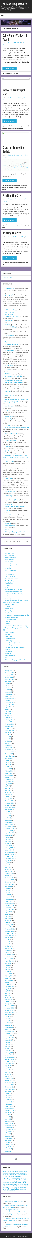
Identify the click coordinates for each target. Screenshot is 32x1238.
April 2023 (8, 741)
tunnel (24, 187)
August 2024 (8, 707)
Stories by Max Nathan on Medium (15, 506)
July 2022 (7, 760)
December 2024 (9, 698)
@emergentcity (9, 295)
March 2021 (8, 794)
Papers (23, 1186)
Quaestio (7, 446)
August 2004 (8, 1147)
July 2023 (7, 735)
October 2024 (9, 703)
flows (8, 1182)
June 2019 (8, 839)
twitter (4, 1189)
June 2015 (7, 942)
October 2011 (8, 1036)
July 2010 (7, 1068)
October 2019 (9, 831)
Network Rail (25, 126)
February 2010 (9, 1078)
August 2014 (8, 963)
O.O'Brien (7, 410)
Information (5, 1184)
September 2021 (9, 782)
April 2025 (8, 690)
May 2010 (8, 1072)
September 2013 (9, 986)
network (23, 185)
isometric (19, 126)
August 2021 (8, 784)
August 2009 (8, 1091)
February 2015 (9, 950)
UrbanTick (8, 530)
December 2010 (9, 1057)
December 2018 (9, 852)
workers (21, 128)
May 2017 (7, 893)
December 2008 (9, 1108)
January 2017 (8, 901)
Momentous (23, 1236)
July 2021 (7, 786)
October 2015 (9, 933)
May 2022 (8, 764)
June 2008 (8, 1117)
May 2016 (8, 918)
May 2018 (8, 867)
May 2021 (7, 790)
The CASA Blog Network (14, 4)
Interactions (11, 1184)
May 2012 (7, 1021)
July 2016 (7, 914)
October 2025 (9, 677)
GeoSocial (12, 1182)
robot (3, 227)
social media (17, 1187)
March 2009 (8, 1102)
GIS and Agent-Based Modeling (14, 382)
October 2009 (9, 1087)
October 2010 (9, 1061)
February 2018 (9, 873)
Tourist (22, 1187)
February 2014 (9, 976)
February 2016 (9, 925)
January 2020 (9, 824)
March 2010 (8, 1076)
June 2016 (8, 916)
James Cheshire (9, 395)
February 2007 (9, 1138)
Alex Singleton (9, 314)
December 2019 (9, 826)
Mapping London (10, 406)
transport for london (14, 187)
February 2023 (9, 745)
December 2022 (9, 749)
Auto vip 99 (8, 320)
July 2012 (7, 1016)
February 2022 (9, 771)
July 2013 (7, 991)
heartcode (8, 391)
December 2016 (9, 903)
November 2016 (9, 905)
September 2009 (10, 1089)
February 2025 (9, 694)
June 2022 (8, 762)
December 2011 (9, 1031)
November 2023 (9, 726)
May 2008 (8, 1119)
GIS (16, 1181)
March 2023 (8, 743)
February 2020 (9, 822)
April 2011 (7, 1048)
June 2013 (8, 993)
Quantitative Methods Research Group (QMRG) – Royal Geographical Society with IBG (15, 457)
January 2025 (8, 696)
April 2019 (8, 843)
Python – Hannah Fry (11, 440)
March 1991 (8, 1151)
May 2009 (8, 1098)
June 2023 (8, 737)
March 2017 (8, 897)
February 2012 (9, 1027)
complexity (17, 1176)
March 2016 (8, 922)
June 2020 (8, 814)
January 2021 (8, 799)
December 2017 (9, 878)
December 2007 (9, 1125)
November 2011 (9, 1033)
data (18, 1178)
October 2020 (9, 805)
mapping (22, 1184)
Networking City (9, 288)
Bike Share (14, 1174)
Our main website (8, 278)
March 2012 (8, 1025)
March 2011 (8, 1051)
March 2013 (8, 999)
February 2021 (9, 796)
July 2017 (7, 888)
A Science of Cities (10, 310)
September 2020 (10, 807)
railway (4, 187)
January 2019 (8, 850)
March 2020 (8, 820)
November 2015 (9, 931)
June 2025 (8, 685)
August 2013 (8, 989)
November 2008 (9, 1110)
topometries (8, 515)
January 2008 (9, 1123)
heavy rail (13, 126)
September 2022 (9, 756)
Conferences (14, 1178)
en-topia (7, 370)
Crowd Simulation (10, 342)
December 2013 (9, 980)
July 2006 (7, 1142)
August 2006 (8, 1140)
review (5, 1187)
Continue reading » (9, 68)
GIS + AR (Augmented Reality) (13, 380)
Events (17, 1180)
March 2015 (8, 948)
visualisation (14, 1189)
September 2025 (9, 679)
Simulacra (7, 468)
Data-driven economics (11, 344)
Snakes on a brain (10, 491)
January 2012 (8, 1029)
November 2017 (9, 880)
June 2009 (8, 1095)
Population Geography (11, 434)
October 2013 (9, 984)
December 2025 (9, 673)
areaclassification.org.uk (12, 316)
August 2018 (8, 861)
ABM (4, 1171)
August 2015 (8, 937)
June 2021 (7, 788)
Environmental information (9, 1180)
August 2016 (8, 912)
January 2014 (8, 978)
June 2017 (7, 890)
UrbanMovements (10, 525)
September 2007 (10, 1130)
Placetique (8, 425)
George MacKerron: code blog (13, 376)
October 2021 (9, 779)
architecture (8, 225)
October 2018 (9, 856)
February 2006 (9, 1144)
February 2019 (9, 848)
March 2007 (8, 1136)
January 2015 (8, 952)
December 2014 (9, 954)
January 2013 (8, 1004)
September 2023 (10, 730)
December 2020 (9, 801)
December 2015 (9, 929)
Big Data (9, 1175)
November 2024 (9, 700)
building (7, 185)
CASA (22, 1174)
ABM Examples (10, 1171)
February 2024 (9, 720)
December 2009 (9, 1083)
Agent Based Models (21, 1171)
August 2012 (8, 1014)
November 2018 (9, 854)
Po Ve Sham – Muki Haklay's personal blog (17, 427)
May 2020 (8, 816)
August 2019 (8, 835)
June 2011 (7, 1044)
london (16, 73)
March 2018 (8, 871)
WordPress (14, 1236)
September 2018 (9, 858)
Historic (19, 1182)
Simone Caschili (9, 461)
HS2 (12, 73)
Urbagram (8, 523)
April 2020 (8, 818)
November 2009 (9, 1085)
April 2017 (8, 895)
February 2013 (9, 1001)
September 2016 (9, 910)
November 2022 (9, 752)
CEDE (6, 331)
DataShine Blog (9, 350)
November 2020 (9, 803)
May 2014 (7, 969)
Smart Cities (8, 478)
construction (8, 73)
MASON (26, 1184)
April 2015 (8, 946)
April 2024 (8, 715)
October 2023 (9, 728)
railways (13, 128)
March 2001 (8, 1149)
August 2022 (8, 758)
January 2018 (8, 875)
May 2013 (8, 995)
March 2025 (8, 692)
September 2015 (9, 935)
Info (24, 1181)
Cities (25, 1174)
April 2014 (8, 972)
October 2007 (9, 1127)
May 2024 (8, 713)
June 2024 (8, 711)
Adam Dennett (9, 312)
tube (17, 128)
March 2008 (8, 1121)
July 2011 (7, 1042)
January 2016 (8, 927)
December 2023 (9, 724)
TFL (7, 187)
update (4, 189)
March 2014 (8, 974)
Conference (6, 1178)
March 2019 (8, 846)
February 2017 (9, 899)
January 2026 (9, 670)
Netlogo (5, 1186)
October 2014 (9, 959)
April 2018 (8, 869)
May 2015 (7, 944)
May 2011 (7, 1046)
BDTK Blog (8, 325)
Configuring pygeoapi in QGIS (13, 1201)
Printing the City (11, 195)
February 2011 (9, 1053)
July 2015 (7, 940)
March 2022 (8, 769)
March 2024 (8, 717)
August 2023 (8, 732)
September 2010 (9, 1063)
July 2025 (7, 683)
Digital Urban (9, 365)
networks (9, 1186)
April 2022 (8, 767)
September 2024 (9, 705)
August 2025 (8, 681)
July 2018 (7, 863)
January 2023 (9, 747)
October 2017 (9, 882)
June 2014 (7, 967)
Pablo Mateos (9, 417)
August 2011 (8, 1040)
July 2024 (7, 709)
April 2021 (8, 792)
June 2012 (7, 1019)
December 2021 (9, 775)
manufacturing (21, 225)
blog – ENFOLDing (10, 327)
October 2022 (9, 754)
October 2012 (9, 1010)
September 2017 (9, 884)
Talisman (7, 510)
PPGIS (26, 1185)
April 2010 (8, 1074)
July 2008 (7, 1115)
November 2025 (9, 675)
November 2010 (9, 1059)
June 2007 (8, 1134)
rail (10, 128)
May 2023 (8, 739)
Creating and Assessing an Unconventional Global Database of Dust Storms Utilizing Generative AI (15, 1212)
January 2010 (8, 1080)
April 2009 (8, 1100)
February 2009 (9, 1104)
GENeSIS (7, 374)
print (27, 225)
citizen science (8, 1176)
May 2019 (8, 841)
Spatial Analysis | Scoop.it (12, 500)
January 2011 (8, 1055)
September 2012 (9, 1012)
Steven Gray (8, 504)
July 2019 (7, 837)
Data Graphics (23, 1178)
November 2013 (9, 982)
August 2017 (8, 886)
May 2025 (8, 688)
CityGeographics (9, 335)
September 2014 (9, 961)
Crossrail (18, 185)
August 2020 (8, 809)
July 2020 (7, 811)
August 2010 (8, 1065)
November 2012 (9, 1008)
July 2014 (7, 965)
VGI (8, 1189)
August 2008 (8, 1112)
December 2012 (9, 1006)
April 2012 (8, 1023)
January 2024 (8, 722)
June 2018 (8, 865)
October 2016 (9, 907)
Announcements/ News (8, 1173)
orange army (5, 128)
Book (19, 1175)
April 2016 (8, 920)
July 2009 (7, 1093)
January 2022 (8, 773)
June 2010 (8, 1070)
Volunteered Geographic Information (15, 532)
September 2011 (9, 1038)
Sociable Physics (9, 495)
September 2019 (9, 833)
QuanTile (7, 451)
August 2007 (8, 1132)
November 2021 (9, 777)
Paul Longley (8, 419)
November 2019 (9, 828)
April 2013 (8, 997)
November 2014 (9, 957)
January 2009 (9, 1106)
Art (20, 1173)
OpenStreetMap (17, 1186)
